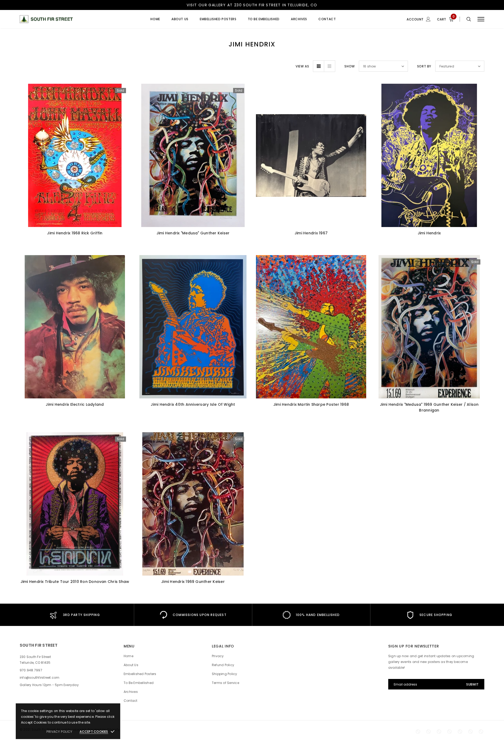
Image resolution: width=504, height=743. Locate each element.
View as (302, 66)
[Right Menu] (480, 19)
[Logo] (60, 19)
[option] (75, 615)
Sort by (424, 66)
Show (349, 66)
